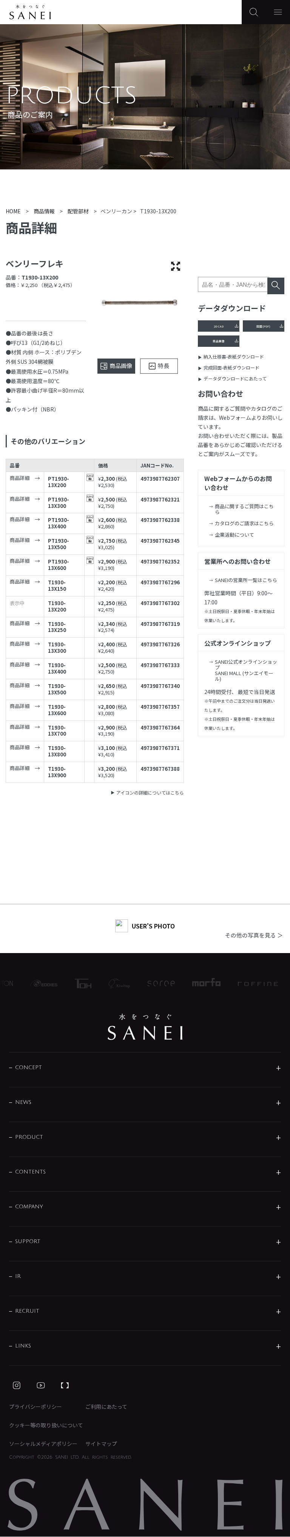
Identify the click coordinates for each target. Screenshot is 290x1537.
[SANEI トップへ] (145, 1027)
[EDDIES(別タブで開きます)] (37, 983)
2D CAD (219, 326)
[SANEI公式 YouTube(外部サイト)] (40, 1385)
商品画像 (219, 341)
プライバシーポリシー (35, 1406)
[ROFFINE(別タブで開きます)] (251, 983)
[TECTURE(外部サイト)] (64, 1385)
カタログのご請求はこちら (244, 523)
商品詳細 (19, 478)
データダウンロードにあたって (235, 378)
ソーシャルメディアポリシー (43, 1443)
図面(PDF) (263, 326)
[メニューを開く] (278, 12)
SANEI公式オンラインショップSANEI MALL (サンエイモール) (246, 670)
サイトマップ (101, 1443)
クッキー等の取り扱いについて (46, 1425)
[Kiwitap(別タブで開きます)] (112, 983)
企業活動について (234, 534)
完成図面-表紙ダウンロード (231, 367)
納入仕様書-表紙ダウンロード (234, 356)
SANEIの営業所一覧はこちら (246, 580)
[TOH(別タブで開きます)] (76, 983)
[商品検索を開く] (254, 12)
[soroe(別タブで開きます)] (154, 983)
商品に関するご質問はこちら (244, 509)
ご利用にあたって (106, 1406)
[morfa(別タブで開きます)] (199, 983)
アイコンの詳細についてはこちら (150, 792)
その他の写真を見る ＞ (254, 935)
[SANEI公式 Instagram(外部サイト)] (16, 1385)
